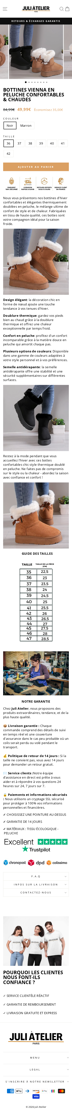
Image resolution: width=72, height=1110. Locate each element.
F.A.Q (36, 876)
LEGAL (35, 1069)
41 (63, 143)
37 (19, 143)
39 (41, 143)
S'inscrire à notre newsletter (35, 1081)
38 (30, 143)
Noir (10, 125)
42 (9, 153)
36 (9, 143)
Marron (25, 125)
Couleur (11, 118)
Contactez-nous (36, 892)
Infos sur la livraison (36, 884)
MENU (35, 1057)
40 (52, 143)
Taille (9, 136)
